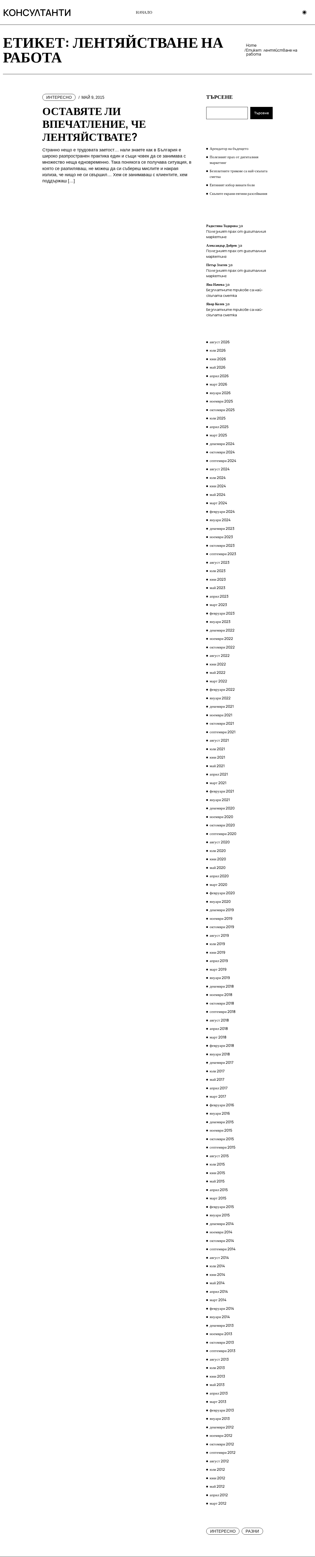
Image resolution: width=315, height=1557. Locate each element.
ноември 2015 (221, 1130)
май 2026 (217, 367)
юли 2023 (217, 570)
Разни (252, 1531)
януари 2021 (220, 799)
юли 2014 (217, 1266)
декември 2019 (222, 909)
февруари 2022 (222, 689)
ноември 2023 (221, 536)
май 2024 (217, 494)
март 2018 (218, 1037)
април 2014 (219, 1291)
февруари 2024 (222, 511)
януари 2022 (220, 698)
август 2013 (219, 1359)
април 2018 (219, 1028)
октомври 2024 (222, 452)
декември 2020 (222, 808)
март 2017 (218, 1096)
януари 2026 (220, 392)
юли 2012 (217, 1469)
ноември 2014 (221, 1232)
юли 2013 (217, 1367)
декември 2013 (222, 1325)
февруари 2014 (222, 1308)
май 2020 (217, 867)
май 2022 (217, 672)
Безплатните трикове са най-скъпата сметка (239, 173)
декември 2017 (222, 1062)
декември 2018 (222, 986)
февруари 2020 (222, 892)
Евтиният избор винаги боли (232, 184)
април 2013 (219, 1393)
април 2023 (219, 596)
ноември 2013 (221, 1333)
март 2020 (218, 884)
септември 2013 (222, 1350)
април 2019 (219, 960)
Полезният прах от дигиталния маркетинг (234, 159)
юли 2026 (218, 350)
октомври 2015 (222, 1138)
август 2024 (220, 469)
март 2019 (218, 969)
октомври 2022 (222, 647)
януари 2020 (220, 901)
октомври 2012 (222, 1444)
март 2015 (218, 1198)
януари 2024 (220, 519)
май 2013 (217, 1384)
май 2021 (217, 765)
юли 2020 (218, 850)
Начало (144, 12)
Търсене (219, 97)
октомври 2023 (222, 545)
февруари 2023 (222, 613)
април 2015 (219, 1189)
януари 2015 (220, 1215)
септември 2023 (223, 553)
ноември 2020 (221, 816)
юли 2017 (217, 1071)
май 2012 (217, 1486)
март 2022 (218, 681)
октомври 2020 (222, 825)
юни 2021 (217, 757)
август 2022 (220, 655)
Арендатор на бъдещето (229, 148)
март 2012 (218, 1503)
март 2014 (218, 1299)
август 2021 (219, 740)
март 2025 (218, 435)
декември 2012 (222, 1427)
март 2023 (218, 604)
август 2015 (219, 1155)
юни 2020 (218, 859)
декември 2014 (222, 1223)
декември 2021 (222, 706)
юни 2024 (218, 486)
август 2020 (220, 842)
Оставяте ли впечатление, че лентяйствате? (94, 123)
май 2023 (217, 587)
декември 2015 (222, 1121)
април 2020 (219, 876)
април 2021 (219, 774)
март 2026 (218, 384)
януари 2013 (220, 1418)
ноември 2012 (221, 1435)
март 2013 (218, 1401)
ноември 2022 (221, 638)
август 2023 (219, 562)
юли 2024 (218, 477)
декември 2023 (222, 528)
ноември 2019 (221, 918)
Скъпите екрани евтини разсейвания (238, 193)
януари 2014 (220, 1316)
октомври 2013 (222, 1342)
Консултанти (26, 12)
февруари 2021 (222, 791)
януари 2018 (220, 1054)
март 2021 (218, 782)
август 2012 (219, 1461)
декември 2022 (222, 630)
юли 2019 (217, 943)
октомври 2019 (222, 926)
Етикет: (271, 52)
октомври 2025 (222, 409)
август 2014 (219, 1257)
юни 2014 (217, 1274)
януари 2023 (220, 621)
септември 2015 (223, 1147)
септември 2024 (223, 460)
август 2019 (219, 935)
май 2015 (217, 1181)
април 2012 (219, 1495)
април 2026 (219, 375)
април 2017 (219, 1088)
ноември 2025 (221, 401)
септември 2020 (223, 833)
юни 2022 (218, 664)
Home (251, 45)
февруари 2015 (222, 1206)
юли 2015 (217, 1164)
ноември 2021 (221, 715)
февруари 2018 (222, 1045)
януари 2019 (220, 977)
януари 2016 (220, 1113)
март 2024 (218, 502)
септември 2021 (223, 732)
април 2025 (219, 426)
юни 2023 (218, 579)
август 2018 (219, 1020)
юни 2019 (217, 952)
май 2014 (217, 1282)
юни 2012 (217, 1478)
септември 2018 (223, 1011)
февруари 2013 (222, 1410)
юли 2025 (218, 418)
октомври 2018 (222, 1003)
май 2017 (217, 1079)
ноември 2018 (221, 994)
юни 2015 (217, 1172)
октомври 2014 (222, 1240)
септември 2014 (223, 1249)
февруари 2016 (222, 1105)
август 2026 (220, 342)
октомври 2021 (222, 723)
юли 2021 (217, 748)
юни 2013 (217, 1376)
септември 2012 (223, 1452)
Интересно (59, 97)
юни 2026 (218, 358)
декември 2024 (222, 443)
